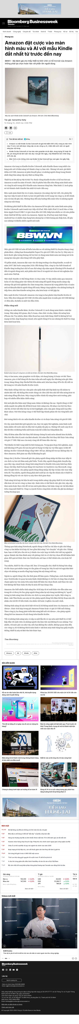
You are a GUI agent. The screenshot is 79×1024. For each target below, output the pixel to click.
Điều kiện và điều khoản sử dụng (12, 1004)
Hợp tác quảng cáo (11, 980)
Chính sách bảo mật (8, 1007)
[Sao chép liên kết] (15, 128)
